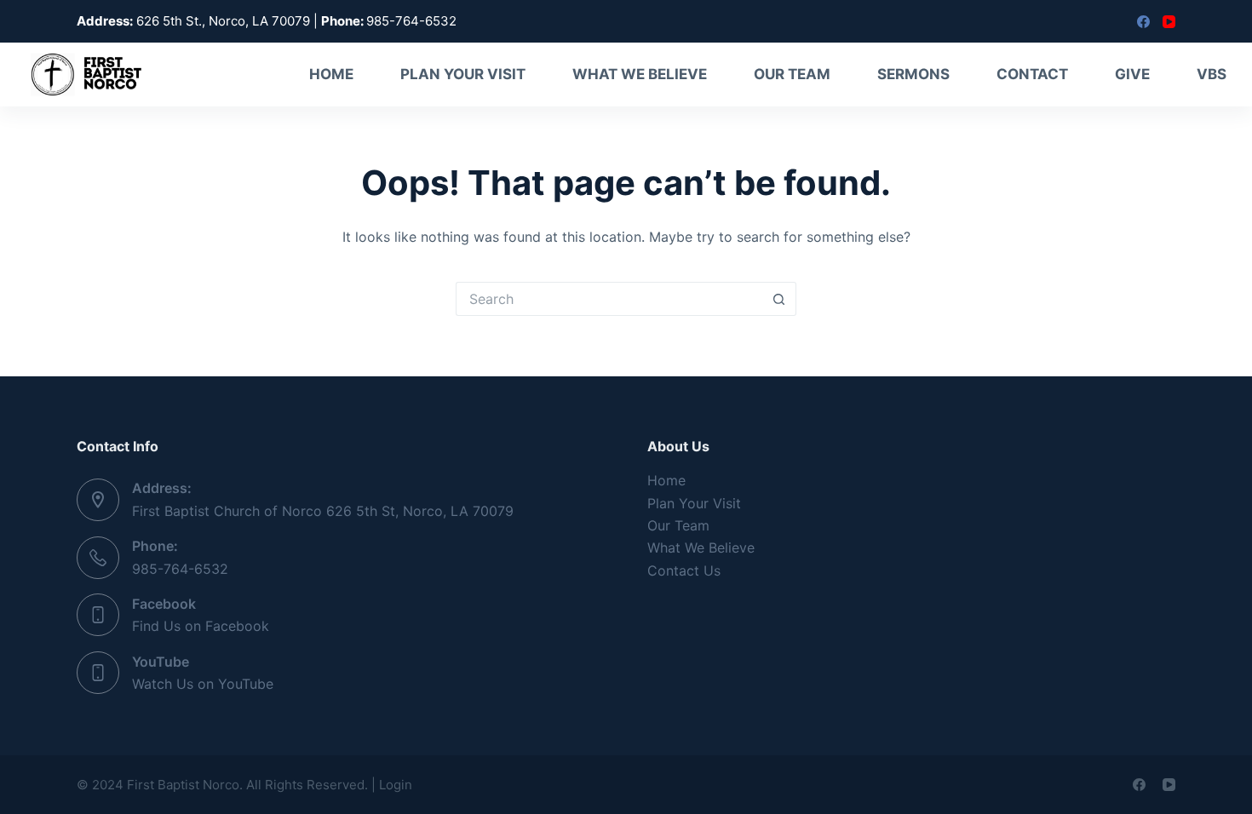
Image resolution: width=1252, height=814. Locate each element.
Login (395, 785)
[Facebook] (1143, 21)
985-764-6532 (180, 568)
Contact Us (684, 570)
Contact (1032, 74)
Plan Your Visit (462, 74)
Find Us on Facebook (200, 625)
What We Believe (639, 74)
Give (1132, 74)
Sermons (913, 74)
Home (331, 74)
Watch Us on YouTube (202, 683)
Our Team (792, 74)
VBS (1211, 74)
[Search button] (779, 299)
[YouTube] (1169, 21)
